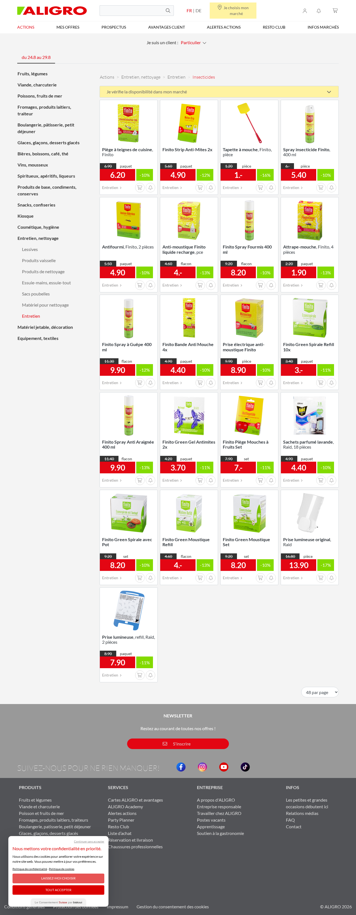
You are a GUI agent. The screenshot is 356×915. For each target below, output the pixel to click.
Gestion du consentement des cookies (173, 906)
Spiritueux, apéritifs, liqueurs (46, 175)
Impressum (117, 906)
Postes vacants (211, 819)
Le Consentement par (58, 902)
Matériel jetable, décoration (45, 327)
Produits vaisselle (39, 260)
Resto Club (274, 27)
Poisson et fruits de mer (41, 813)
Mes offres (67, 27)
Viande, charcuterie (37, 84)
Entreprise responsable (219, 806)
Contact (293, 826)
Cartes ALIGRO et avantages (135, 799)
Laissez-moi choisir (58, 878)
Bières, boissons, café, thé (43, 153)
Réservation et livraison (130, 839)
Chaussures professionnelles (135, 846)
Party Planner (121, 819)
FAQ (290, 819)
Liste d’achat (120, 833)
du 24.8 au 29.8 (36, 57)
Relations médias (302, 813)
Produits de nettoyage (43, 271)
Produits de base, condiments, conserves (47, 190)
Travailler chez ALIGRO (219, 813)
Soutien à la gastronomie (220, 833)
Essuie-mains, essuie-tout (46, 282)
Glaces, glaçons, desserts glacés (49, 142)
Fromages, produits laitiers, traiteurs (53, 819)
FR (189, 10)
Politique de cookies (61, 869)
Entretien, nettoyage (38, 238)
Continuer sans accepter (89, 841)
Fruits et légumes (35, 799)
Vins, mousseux (33, 164)
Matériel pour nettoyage (45, 304)
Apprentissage (211, 826)
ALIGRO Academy (125, 806)
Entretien (31, 316)
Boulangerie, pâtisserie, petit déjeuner (46, 128)
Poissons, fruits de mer (40, 95)
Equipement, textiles (38, 338)
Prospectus (114, 27)
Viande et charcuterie (39, 806)
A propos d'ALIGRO (216, 799)
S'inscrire (181, 743)
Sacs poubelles (36, 293)
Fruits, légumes (33, 73)
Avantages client (166, 27)
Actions (25, 27)
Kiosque (26, 215)
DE (198, 10)
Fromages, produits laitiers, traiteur (44, 110)
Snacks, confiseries (36, 204)
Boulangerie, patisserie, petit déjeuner (55, 826)
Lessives (30, 249)
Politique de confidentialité (30, 869)
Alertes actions (224, 27)
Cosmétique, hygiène (38, 227)
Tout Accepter (58, 890)
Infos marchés (323, 27)
